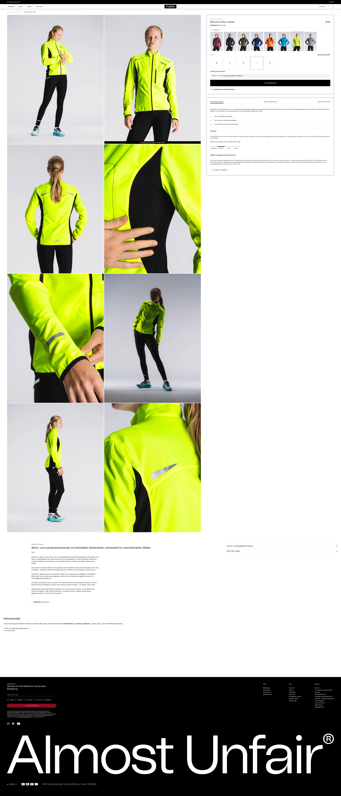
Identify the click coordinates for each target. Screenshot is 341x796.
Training (39, 700)
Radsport (20, 700)
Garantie (317, 692)
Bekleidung (266, 688)
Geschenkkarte (267, 694)
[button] (18, 646)
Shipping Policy (319, 707)
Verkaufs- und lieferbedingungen (324, 698)
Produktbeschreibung (216, 101)
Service (317, 688)
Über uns (291, 688)
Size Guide (292, 694)
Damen (29, 6)
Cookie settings (319, 700)
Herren (21, 6)
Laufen (12, 700)
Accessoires (266, 690)
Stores (291, 690)
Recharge (48, 700)
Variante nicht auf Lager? (217, 71)
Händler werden (293, 698)
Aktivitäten (39, 6)
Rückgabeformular (320, 694)
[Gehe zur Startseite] (170, 6)
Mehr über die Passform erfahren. (233, 75)
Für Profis (321, 6)
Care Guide (292, 692)
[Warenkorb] (333, 6)
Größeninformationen (324, 101)
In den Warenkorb (270, 83)
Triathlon (30, 700)
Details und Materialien (270, 101)
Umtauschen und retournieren (323, 690)
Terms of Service (320, 703)
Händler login (293, 700)
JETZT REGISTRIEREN (31, 705)
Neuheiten (11, 6)
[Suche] (329, 6)
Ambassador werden (295, 696)
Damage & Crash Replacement (323, 696)
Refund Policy (319, 705)
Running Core (267, 692)
